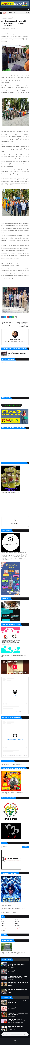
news (7, 17)
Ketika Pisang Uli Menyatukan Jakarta (17, 970)
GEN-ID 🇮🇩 (3, 929)
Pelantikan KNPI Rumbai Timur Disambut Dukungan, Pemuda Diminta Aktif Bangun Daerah (18, 964)
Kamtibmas (17, 925)
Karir (2, 927)
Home (15, 1040)
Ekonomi (17, 921)
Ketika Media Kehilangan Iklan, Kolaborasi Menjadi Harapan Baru (16, 1027)
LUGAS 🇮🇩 (17, 927)
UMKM (2, 925)
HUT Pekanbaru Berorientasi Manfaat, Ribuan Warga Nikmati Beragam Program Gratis (18, 991)
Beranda (3, 17)
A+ (18, 1043)
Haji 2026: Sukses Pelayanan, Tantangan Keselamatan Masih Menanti (18, 977)
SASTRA (3, 930)
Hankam (17, 923)
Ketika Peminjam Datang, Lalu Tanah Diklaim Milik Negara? (17, 1001)
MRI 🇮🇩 (16, 929)
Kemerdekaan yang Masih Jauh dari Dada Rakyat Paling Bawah (18, 1013)
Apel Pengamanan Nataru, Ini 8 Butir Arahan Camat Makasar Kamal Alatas (17, 352)
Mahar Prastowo (5, 28)
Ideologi (17, 919)
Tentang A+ (3, 919)
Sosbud (3, 923)
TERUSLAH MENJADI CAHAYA (14, 1007)
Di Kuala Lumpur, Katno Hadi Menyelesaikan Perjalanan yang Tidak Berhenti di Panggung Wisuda (17, 1021)
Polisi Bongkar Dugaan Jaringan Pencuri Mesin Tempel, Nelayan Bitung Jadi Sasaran (18, 984)
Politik (2, 921)
